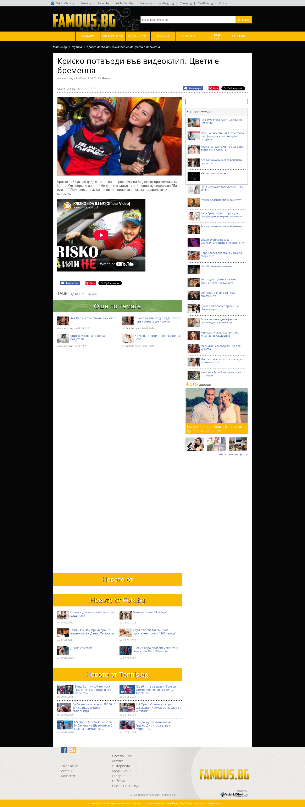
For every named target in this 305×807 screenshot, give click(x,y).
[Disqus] (119, 408)
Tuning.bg (186, 3)
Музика (77, 47)
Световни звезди (125, 786)
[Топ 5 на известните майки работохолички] (194, 444)
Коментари (195, 88)
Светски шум (122, 756)
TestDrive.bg (205, 3)
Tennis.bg (103, 3)
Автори (67, 771)
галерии (198, 384)
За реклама (69, 766)
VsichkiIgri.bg (166, 3)
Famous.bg (146, 3)
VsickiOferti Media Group (53, 3)
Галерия (118, 776)
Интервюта (121, 766)
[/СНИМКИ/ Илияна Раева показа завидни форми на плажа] (216, 444)
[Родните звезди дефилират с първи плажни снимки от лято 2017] (238, 444)
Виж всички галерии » (232, 454)
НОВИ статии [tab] (200, 112)
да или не (78, 294)
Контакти (68, 776)
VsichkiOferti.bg (65, 3)
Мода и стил (121, 771)
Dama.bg (86, 3)
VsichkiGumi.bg (124, 3)
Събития (119, 781)
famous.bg (60, 47)
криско (92, 294)
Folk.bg (223, 3)
